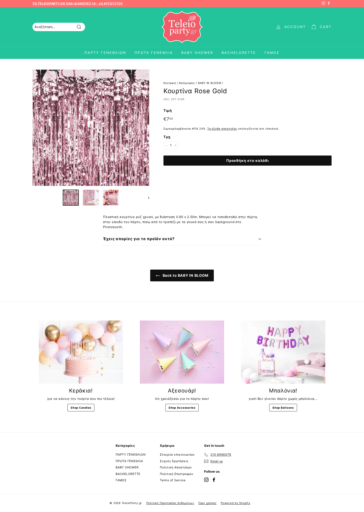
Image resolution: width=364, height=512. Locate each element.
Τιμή (167, 110)
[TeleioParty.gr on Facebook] (214, 479)
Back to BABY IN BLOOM (185, 275)
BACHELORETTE (239, 53)
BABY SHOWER (197, 53)
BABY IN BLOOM (209, 83)
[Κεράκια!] (81, 352)
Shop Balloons (283, 407)
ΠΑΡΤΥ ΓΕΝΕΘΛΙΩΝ (105, 53)
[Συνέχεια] (146, 197)
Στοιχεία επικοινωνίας (177, 454)
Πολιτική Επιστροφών (176, 474)
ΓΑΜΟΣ (272, 53)
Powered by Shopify (235, 503)
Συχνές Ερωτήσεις (174, 461)
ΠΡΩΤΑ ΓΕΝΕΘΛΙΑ (154, 53)
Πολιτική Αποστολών (176, 467)
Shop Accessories (182, 407)
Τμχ (167, 136)
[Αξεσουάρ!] (182, 352)
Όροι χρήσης (207, 503)
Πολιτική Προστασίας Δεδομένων (170, 503)
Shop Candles (81, 407)
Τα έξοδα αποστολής (222, 128)
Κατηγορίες (187, 83)
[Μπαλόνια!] (283, 352)
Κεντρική (169, 83)
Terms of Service (173, 480)
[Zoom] (91, 128)
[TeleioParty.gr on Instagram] (206, 479)
